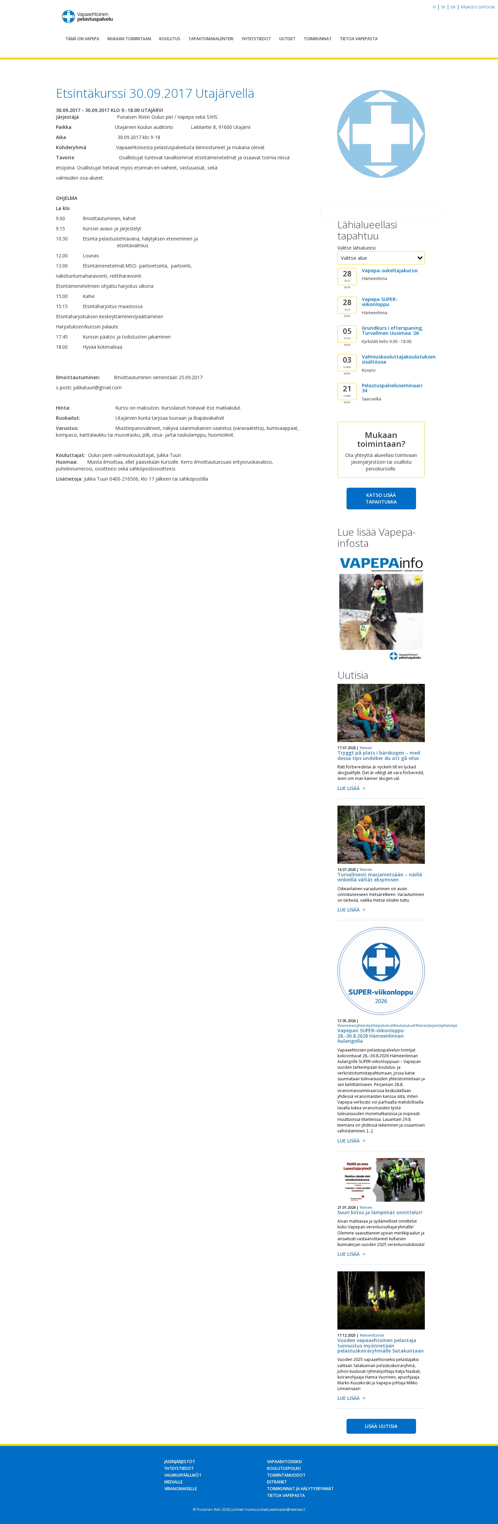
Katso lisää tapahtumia (381, 498)
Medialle (173, 1482)
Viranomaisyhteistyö (355, 1025)
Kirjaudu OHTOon (478, 7)
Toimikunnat (318, 39)
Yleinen (365, 747)
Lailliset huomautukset (250, 1509)
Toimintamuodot (286, 1475)
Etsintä (378, 1335)
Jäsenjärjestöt (179, 1461)
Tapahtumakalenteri (210, 39)
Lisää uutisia (381, 1426)
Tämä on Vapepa (82, 39)
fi (434, 7)
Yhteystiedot (256, 39)
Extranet (277, 1482)
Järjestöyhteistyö (442, 1025)
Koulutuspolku (284, 1468)
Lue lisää (348, 788)
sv (443, 7)
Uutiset (287, 39)
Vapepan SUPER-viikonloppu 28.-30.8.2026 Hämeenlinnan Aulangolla (370, 1035)
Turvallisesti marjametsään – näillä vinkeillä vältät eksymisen (379, 877)
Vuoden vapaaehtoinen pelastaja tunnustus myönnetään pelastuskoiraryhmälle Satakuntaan (380, 1345)
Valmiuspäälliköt (183, 1475)
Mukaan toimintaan (129, 39)
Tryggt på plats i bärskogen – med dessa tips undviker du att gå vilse (378, 755)
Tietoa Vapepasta (359, 39)
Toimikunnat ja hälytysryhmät (300, 1489)
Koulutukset (404, 1025)
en (453, 7)
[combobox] (381, 257)
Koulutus (169, 39)
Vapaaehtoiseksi (284, 1461)
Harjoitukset (383, 1025)
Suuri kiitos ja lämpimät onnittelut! (379, 1212)
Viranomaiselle (180, 1489)
